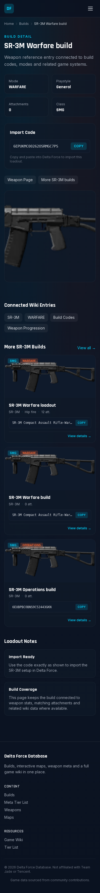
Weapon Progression (26, 328)
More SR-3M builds (58, 179)
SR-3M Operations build (32, 590)
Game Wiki (13, 839)
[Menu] (90, 8)
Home (9, 24)
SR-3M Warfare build (29, 497)
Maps (9, 817)
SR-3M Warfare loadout (32, 405)
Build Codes (64, 317)
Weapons (12, 809)
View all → (86, 347)
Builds (24, 24)
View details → (79, 436)
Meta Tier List (16, 802)
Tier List (11, 847)
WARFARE (36, 317)
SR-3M (13, 317)
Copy (78, 146)
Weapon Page (20, 179)
